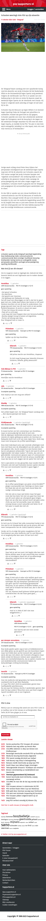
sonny (19, 825)
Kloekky (4, 403)
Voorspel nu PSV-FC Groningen (30, 331)
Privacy (5, 875)
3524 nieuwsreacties (7, 425)
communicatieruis (26, 256)
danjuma (37, 816)
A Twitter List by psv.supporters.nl (13, 834)
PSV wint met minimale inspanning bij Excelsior (24, 793)
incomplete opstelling (8, 391)
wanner (11, 828)
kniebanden (5, 260)
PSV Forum (6, 850)
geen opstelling (6, 289)
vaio (36, 825)
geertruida (25, 819)
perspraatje (5, 262)
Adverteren (6, 878)
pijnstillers (14, 262)
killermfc (13, 346)
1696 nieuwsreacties (7, 405)
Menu (8, 9)
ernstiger (21, 258)
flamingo (16, 819)
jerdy (16, 254)
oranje (34, 260)
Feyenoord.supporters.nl (11, 895)
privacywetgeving (32, 262)
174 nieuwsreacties (7, 674)
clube (17, 256)
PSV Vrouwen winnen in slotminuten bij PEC (22, 786)
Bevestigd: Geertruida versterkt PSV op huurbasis (24, 754)
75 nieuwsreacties (7, 371)
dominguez (4, 819)
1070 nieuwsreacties (12, 331)
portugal (22, 262)
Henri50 (4, 672)
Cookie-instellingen (9, 905)
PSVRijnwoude (6, 423)
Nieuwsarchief (7, 861)
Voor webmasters (9, 870)
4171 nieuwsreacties (7, 642)
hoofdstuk (28, 258)
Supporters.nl (8, 887)
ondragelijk (27, 260)
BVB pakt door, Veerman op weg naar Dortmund (24, 791)
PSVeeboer (10, 329)
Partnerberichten (8, 880)
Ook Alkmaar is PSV (8, 369)
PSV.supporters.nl (8, 897)
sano (5, 824)
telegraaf (21, 254)
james (39, 819)
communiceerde (7, 258)
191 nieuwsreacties (7, 388)
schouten (4, 254)
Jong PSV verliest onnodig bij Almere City (21, 800)
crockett (32, 817)
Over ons (6, 865)
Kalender (5, 856)
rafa (2, 386)
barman (3, 817)
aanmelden (39, 9)
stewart (23, 825)
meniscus (19, 260)
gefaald (34, 819)
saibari (31, 822)
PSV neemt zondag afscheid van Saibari (21, 758)
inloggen (30, 9)
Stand (4, 853)
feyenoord (11, 819)
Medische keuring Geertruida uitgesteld (21, 756)
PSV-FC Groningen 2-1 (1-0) (24, 425)
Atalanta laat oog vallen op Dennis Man (21, 747)
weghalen (16, 828)
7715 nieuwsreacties (16, 348)
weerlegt (28, 254)
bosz (3, 256)
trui (29, 825)
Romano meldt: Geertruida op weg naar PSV (22, 763)
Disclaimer (6, 872)
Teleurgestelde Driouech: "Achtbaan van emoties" (25, 768)
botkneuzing (9, 256)
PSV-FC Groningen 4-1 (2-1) (24, 286)
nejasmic (22, 822)
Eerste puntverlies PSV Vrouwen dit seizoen (22, 744)
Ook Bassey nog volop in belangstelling (21, 761)
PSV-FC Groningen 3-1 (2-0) (33, 348)
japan (43, 819)
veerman (5, 828)
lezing (12, 260)
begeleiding (36, 254)
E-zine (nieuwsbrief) (10, 858)
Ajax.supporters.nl (9, 892)
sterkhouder (12, 264)
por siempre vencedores (10, 640)
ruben (26, 822)
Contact (5, 883)
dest (15, 258)
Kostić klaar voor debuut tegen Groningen (22, 765)
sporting (4, 264)
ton (26, 825)
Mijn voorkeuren (8, 902)
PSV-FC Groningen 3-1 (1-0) (24, 405)
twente (33, 825)
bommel (9, 817)
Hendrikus (5, 284)
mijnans (14, 822)
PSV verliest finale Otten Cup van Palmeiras (22, 789)
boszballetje (21, 816)
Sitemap (5, 900)
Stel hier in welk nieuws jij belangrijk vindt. (17, 805)
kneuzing (36, 258)
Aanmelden (6, 848)
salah (35, 822)
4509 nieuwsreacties (7, 286)
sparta (11, 254)
